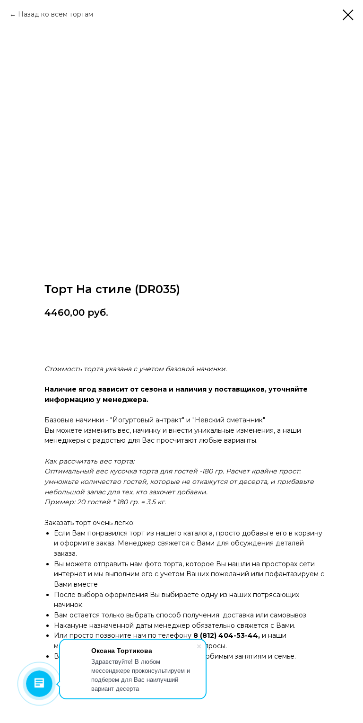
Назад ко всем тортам (55, 14)
